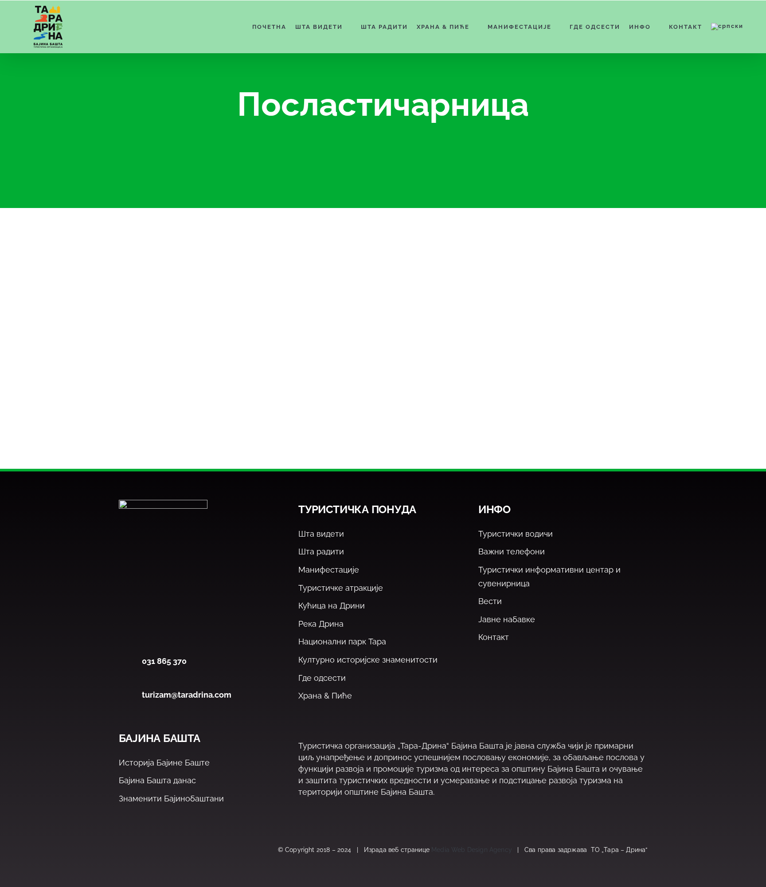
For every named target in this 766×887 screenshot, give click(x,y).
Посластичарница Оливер (209, 367)
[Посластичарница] (190, 295)
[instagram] (162, 850)
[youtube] (181, 850)
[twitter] (143, 850)
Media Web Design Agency (471, 849)
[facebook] (124, 850)
